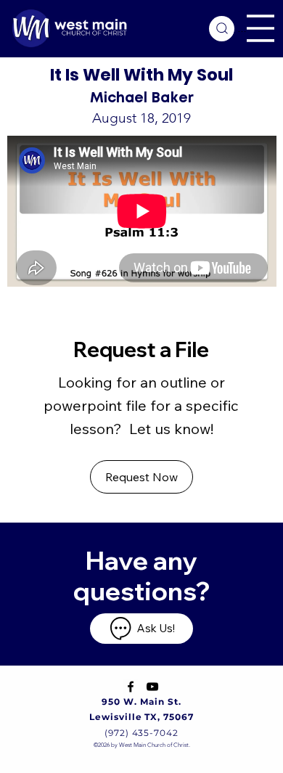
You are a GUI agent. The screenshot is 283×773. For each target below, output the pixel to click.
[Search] (221, 28)
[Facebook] (130, 686)
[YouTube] (152, 686)
